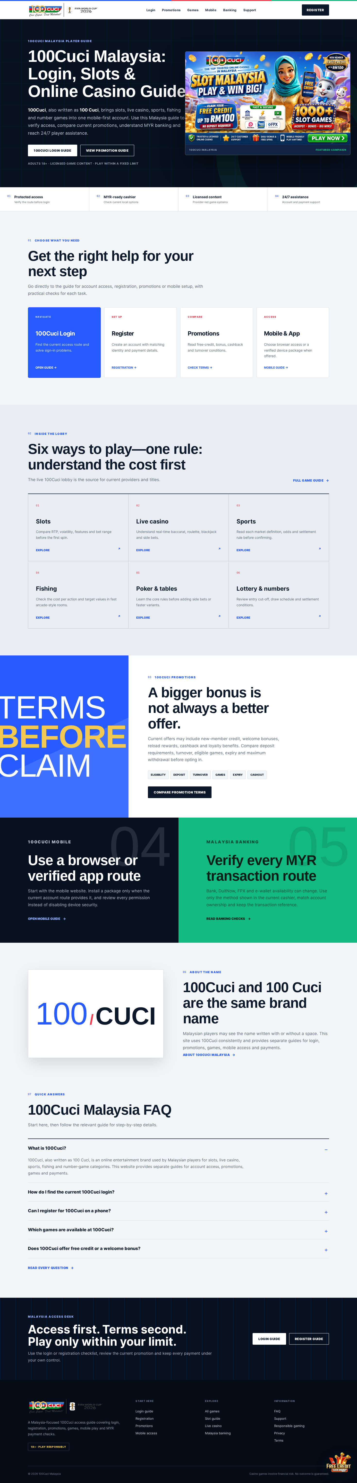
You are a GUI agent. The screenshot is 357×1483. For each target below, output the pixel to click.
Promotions (171, 10)
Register (315, 10)
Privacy (279, 1433)
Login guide (269, 1339)
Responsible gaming (289, 1426)
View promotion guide (107, 150)
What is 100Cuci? (47, 1148)
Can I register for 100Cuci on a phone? (69, 1210)
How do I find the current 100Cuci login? (71, 1191)
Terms (278, 1440)
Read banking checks (228, 919)
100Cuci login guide (52, 150)
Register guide (309, 1339)
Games (192, 10)
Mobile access (146, 1433)
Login (150, 10)
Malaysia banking (218, 1433)
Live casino (213, 1426)
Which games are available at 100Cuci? (71, 1229)
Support (249, 10)
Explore (43, 550)
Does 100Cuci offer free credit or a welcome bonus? (84, 1248)
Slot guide (212, 1418)
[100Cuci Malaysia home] (64, 10)
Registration (145, 1418)
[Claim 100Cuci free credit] (338, 1462)
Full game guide (311, 480)
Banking (230, 10)
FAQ (277, 1411)
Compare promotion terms (180, 792)
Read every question (51, 1268)
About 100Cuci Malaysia (209, 1055)
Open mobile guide (47, 919)
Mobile (210, 10)
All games (212, 1411)
